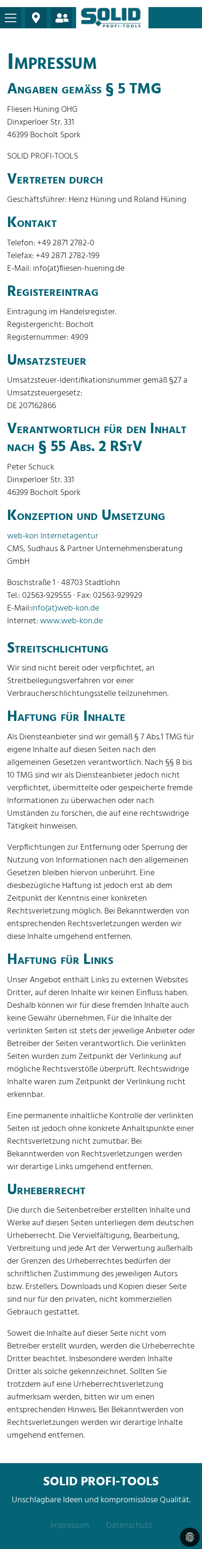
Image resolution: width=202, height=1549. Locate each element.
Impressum (69, 1525)
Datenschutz (129, 1525)
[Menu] (10, 17)
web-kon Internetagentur (52, 536)
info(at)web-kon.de (65, 608)
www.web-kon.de (71, 621)
